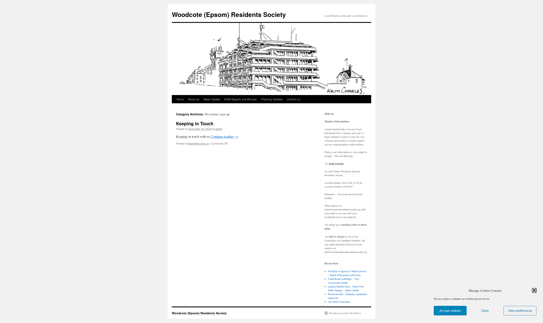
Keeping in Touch (194, 123)
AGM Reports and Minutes (240, 99)
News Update (212, 99)
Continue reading (224, 136)
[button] (534, 290)
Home (180, 99)
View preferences (520, 310)
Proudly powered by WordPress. (345, 313)
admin (219, 129)
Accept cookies (450, 310)
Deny (485, 310)
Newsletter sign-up (198, 143)
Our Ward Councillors (339, 301)
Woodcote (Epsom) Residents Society (229, 14)
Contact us (293, 99)
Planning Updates (272, 99)
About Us (193, 99)
